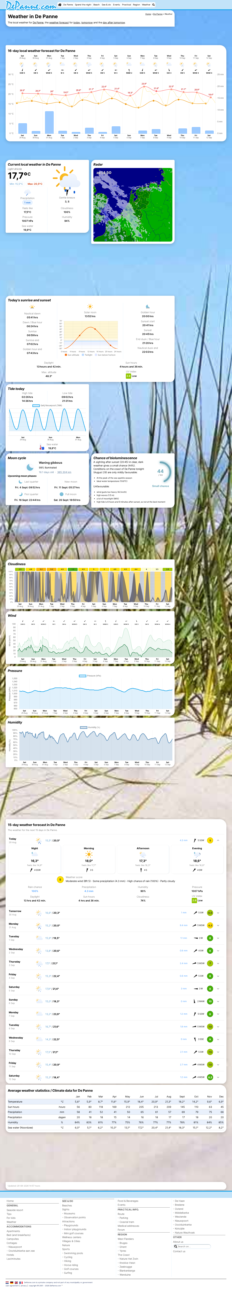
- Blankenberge (126, 1270)
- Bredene (178, 1204)
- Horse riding (70, 1265)
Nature (66, 1245)
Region (136, 4)
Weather (146, 4)
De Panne (68, 4)
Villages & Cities (71, 1241)
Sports (66, 1249)
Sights (65, 1209)
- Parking (123, 1217)
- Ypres (122, 1250)
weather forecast (59, 22)
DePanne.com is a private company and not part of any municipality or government (58, 1282)
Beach (96, 4)
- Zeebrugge (125, 1266)
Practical (126, 4)
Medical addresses (128, 1225)
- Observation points (74, 1217)
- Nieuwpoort (14, 1246)
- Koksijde (178, 1228)
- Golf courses (70, 1268)
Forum (121, 1229)
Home (10, 1200)
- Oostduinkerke (182, 1224)
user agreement (12, 1286)
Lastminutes (14, 1258)
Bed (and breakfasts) (19, 1235)
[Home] (59, 4)
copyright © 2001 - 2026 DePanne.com (45, 1286)
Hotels (10, 1254)
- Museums (68, 1213)
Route (121, 1213)
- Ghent (122, 1246)
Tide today (16, 389)
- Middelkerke (181, 1212)
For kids (11, 1217)
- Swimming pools (72, 1253)
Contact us (179, 1251)
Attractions (68, 1221)
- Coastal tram (126, 1221)
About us (178, 1241)
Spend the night (83, 4)
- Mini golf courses (73, 1233)
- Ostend (178, 1208)
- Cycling (67, 1257)
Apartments (13, 1231)
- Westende (179, 1216)
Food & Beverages (128, 1200)
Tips (9, 1213)
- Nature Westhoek (184, 1232)
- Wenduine (124, 1274)
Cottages (12, 1242)
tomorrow (87, 22)
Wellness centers (71, 1237)
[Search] (153, 4)
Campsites (13, 1238)
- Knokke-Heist (126, 1262)
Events (116, 4)
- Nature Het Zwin (128, 1258)
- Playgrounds (70, 1225)
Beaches (67, 1205)
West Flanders (126, 1238)
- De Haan (179, 1200)
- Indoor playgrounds (74, 1229)
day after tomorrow (114, 22)
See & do (106, 4)
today (76, 22)
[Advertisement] (90, 35)
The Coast (124, 1254)
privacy (24, 1286)
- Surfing (67, 1272)
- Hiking (66, 1260)
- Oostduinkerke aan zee (21, 1250)
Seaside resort (15, 1210)
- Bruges (123, 1242)
